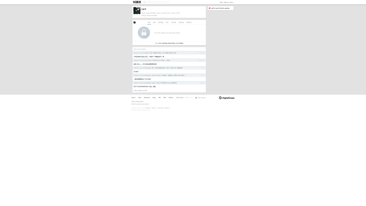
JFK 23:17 (167, 108)
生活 (151, 53)
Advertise (147, 97)
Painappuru (148, 75)
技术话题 (160, 22)
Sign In (232, 2)
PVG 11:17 (154, 108)
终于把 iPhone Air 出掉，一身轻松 (161, 60)
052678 (147, 53)
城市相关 (189, 22)
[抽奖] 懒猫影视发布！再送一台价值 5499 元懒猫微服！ (169, 68)
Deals (156, 43)
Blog (154, 97)
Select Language (201, 97)
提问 (154, 22)
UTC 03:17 (148, 108)
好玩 (167, 22)
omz (146, 60)
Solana (171, 97)
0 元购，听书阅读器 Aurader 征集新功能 (166, 83)
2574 (155, 15)
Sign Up (226, 2)
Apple (153, 83)
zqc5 (149, 22)
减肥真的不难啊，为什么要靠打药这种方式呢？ (165, 53)
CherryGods (148, 68)
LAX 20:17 (161, 108)
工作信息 (173, 22)
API (159, 97)
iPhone (150, 60)
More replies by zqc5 (140, 90)
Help (139, 97)
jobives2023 (148, 83)
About (134, 97)
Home (221, 2)
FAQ (164, 97)
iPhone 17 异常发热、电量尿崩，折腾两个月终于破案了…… (172, 75)
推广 (153, 68)
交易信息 (181, 22)
